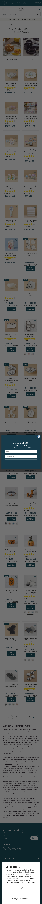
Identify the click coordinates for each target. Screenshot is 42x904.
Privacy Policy (30, 882)
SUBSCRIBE (21, 461)
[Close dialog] (38, 436)
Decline (20, 893)
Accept (20, 888)
